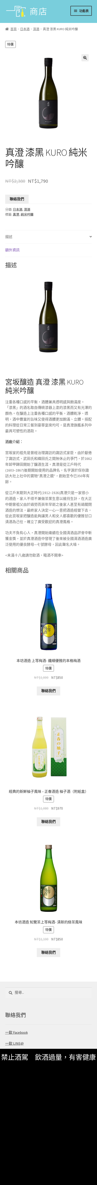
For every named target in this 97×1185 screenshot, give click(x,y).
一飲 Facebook (16, 1032)
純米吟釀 (27, 214)
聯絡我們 (17, 199)
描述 (8, 236)
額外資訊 (12, 250)
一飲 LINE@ (14, 1043)
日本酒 (25, 29)
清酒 (36, 29)
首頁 (13, 29)
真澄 (16, 214)
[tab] (48, 237)
